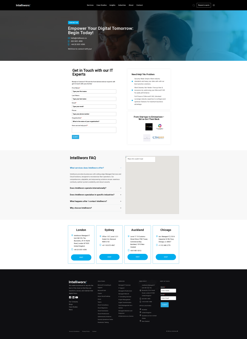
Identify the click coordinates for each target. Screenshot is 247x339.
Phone (74, 110)
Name (163, 287)
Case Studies (101, 5)
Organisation (77, 118)
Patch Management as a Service (125, 307)
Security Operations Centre (105, 319)
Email (74, 103)
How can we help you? (80, 125)
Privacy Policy (86, 331)
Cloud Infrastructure (103, 313)
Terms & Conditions (74, 331)
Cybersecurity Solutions (104, 316)
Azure (99, 299)
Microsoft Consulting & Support (104, 286)
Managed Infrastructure (125, 291)
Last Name (75, 95)
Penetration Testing (103, 322)
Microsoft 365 (102, 290)
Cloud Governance (103, 310)
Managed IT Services (124, 285)
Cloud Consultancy (103, 305)
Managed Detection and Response (125, 312)
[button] (193, 5)
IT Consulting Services (124, 296)
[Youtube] (76, 297)
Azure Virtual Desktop (104, 296)
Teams (100, 302)
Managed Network (123, 294)
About (131, 5)
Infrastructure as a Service (125, 316)
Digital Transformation (124, 302)
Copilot (100, 293)
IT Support (121, 288)
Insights (112, 5)
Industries (122, 5)
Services (90, 5)
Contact (139, 5)
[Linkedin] (73, 297)
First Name (76, 88)
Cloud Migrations (103, 308)
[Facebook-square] (70, 297)
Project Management (124, 299)
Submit (75, 137)
